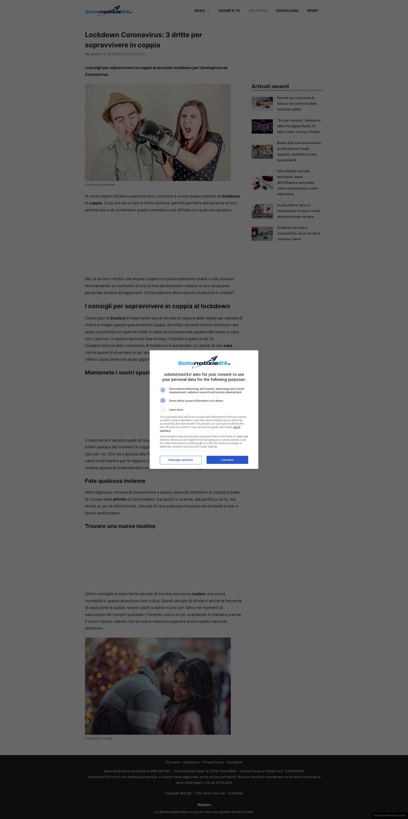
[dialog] (204, 409)
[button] (204, 410)
